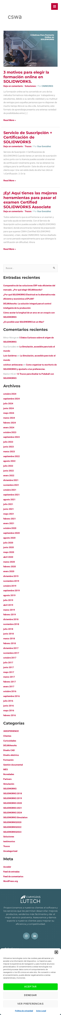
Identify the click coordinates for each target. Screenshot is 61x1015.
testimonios (9, 841)
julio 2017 (8, 662)
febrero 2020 (9, 566)
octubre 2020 (9, 528)
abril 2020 (8, 557)
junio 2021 (8, 509)
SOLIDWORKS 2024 (12, 812)
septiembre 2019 (11, 590)
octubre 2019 (9, 586)
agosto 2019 (9, 595)
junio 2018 (8, 633)
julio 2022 (8, 466)
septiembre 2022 (11, 456)
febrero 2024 (9, 422)
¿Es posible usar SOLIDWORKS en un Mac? (23, 322)
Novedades (8, 774)
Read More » (9, 120)
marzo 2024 (9, 418)
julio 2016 (8, 701)
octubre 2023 (9, 432)
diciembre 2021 (10, 480)
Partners (7, 779)
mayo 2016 (8, 710)
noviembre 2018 (11, 624)
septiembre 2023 (11, 437)
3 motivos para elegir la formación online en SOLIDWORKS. (26, 77)
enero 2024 (8, 427)
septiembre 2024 (11, 398)
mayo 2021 (8, 514)
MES (5, 769)
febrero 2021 (9, 518)
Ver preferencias (30, 1003)
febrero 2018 (9, 643)
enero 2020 (8, 571)
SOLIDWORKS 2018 (12, 793)
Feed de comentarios (13, 876)
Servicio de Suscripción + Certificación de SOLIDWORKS (27, 137)
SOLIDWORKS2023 (12, 832)
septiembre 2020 (11, 533)
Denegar (30, 995)
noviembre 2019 (11, 581)
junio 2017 (8, 667)
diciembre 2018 (10, 619)
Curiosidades (9, 740)
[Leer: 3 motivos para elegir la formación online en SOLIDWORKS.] (30, 48)
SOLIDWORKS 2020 (12, 803)
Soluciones (30, 86)
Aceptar (30, 986)
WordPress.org (10, 881)
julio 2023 (8, 442)
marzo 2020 (9, 562)
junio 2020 (8, 547)
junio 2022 (8, 470)
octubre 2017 (9, 657)
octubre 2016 (9, 691)
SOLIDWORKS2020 (12, 822)
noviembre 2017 (11, 653)
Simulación (8, 784)
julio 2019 (8, 600)
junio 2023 (8, 446)
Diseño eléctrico (11, 755)
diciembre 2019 (10, 576)
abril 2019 (8, 605)
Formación (8, 760)
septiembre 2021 (11, 494)
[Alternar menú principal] (54, 6)
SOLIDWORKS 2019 (12, 798)
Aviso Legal (41, 1010)
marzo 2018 (9, 638)
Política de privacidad (24, 1010)
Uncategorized (10, 851)
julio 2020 (8, 542)
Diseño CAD (9, 750)
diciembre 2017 (10, 648)
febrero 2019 (9, 614)
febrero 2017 (9, 681)
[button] (56, 952)
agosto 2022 (9, 461)
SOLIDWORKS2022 (12, 827)
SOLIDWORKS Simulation (15, 817)
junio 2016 (8, 705)
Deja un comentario (13, 86)
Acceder (7, 867)
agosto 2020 (9, 538)
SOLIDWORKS (9, 788)
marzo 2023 (9, 451)
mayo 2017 (8, 672)
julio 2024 (8, 403)
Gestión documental (13, 764)
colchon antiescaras (13, 364)
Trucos (28, 146)
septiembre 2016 (11, 696)
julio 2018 (8, 629)
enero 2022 (8, 475)
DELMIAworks (10, 745)
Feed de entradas (11, 871)
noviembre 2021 (11, 485)
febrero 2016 (9, 715)
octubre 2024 (9, 394)
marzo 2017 (9, 677)
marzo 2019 (9, 610)
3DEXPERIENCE (11, 731)
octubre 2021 (9, 490)
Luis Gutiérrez (10, 355)
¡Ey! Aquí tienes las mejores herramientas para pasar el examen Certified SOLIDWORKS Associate (30, 200)
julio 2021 (8, 504)
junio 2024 (8, 408)
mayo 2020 (8, 552)
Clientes (7, 736)
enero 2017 (8, 686)
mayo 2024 (8, 413)
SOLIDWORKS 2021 (12, 808)
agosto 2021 (9, 499)
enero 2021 (8, 523)
